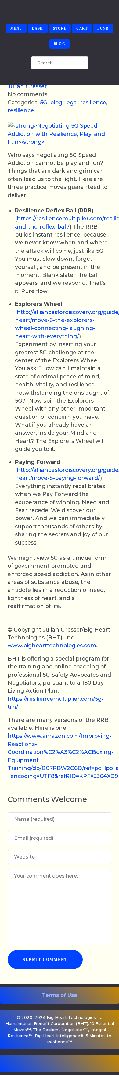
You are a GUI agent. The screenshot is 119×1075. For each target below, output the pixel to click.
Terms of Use (59, 995)
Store (60, 28)
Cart (82, 28)
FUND (103, 28)
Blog (59, 43)
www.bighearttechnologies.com (52, 645)
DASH (37, 28)
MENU (16, 28)
